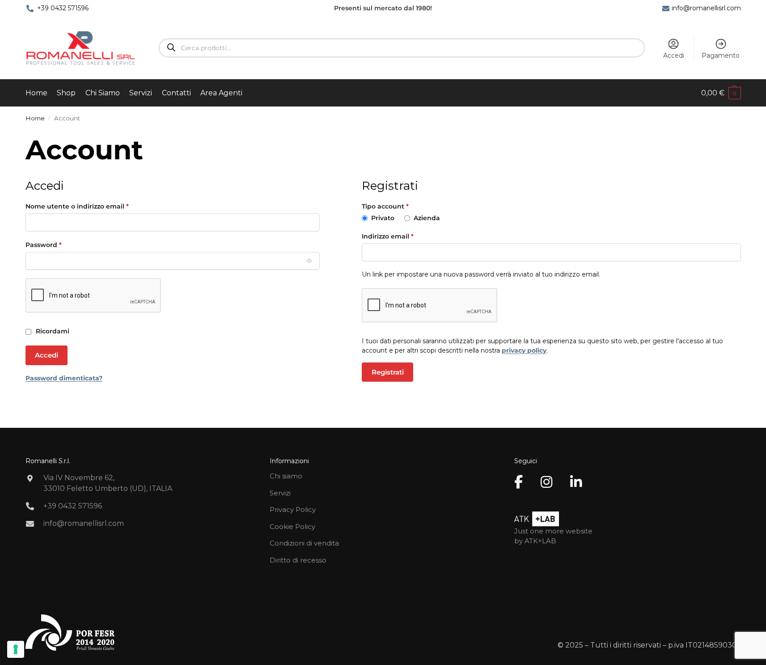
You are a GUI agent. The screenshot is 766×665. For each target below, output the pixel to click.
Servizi (280, 493)
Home (35, 118)
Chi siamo (286, 476)
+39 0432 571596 (63, 8)
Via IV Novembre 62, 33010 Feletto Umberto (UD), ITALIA (107, 483)
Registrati (388, 372)
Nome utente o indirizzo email (91, 206)
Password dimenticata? (63, 378)
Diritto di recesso (298, 560)
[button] (721, 93)
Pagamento (721, 55)
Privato (383, 218)
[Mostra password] (309, 261)
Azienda (428, 218)
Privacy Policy (293, 509)
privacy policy (524, 350)
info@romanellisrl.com (706, 8)
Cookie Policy (292, 526)
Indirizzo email (402, 236)
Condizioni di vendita (304, 543)
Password (58, 244)
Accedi (673, 55)
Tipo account (385, 206)
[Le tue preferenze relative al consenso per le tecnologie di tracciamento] (15, 649)
